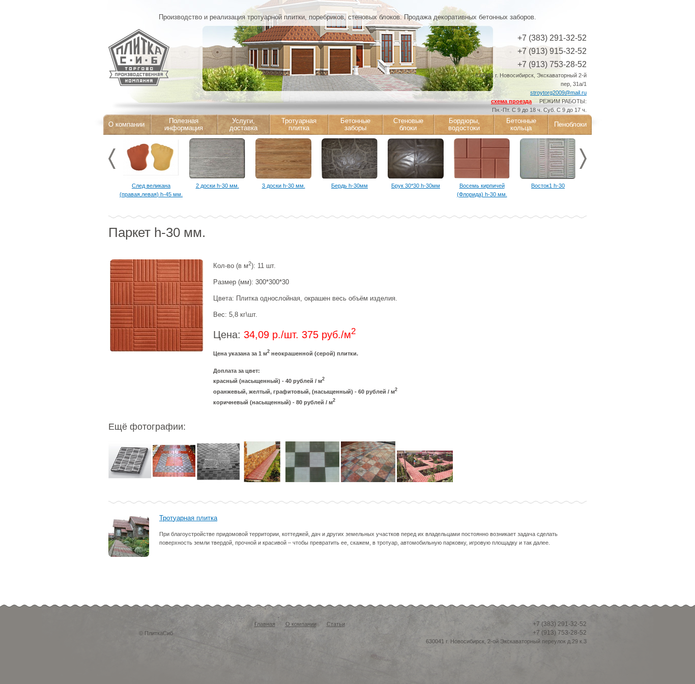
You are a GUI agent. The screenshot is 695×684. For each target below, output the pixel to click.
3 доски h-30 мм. (283, 186)
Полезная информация (183, 124)
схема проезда (511, 101)
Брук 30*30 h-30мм (415, 186)
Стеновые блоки (408, 124)
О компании (126, 124)
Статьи (336, 624)
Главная (264, 624)
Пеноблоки (570, 124)
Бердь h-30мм (349, 186)
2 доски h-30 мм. (217, 186)
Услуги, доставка (243, 124)
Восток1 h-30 (548, 186)
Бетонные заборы (355, 124)
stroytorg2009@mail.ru (558, 93)
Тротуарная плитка (298, 124)
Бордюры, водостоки (464, 124)
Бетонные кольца (521, 124)
